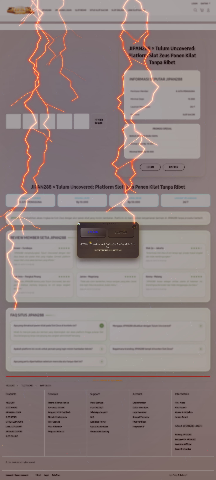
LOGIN (93, 232)
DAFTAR (121, 232)
